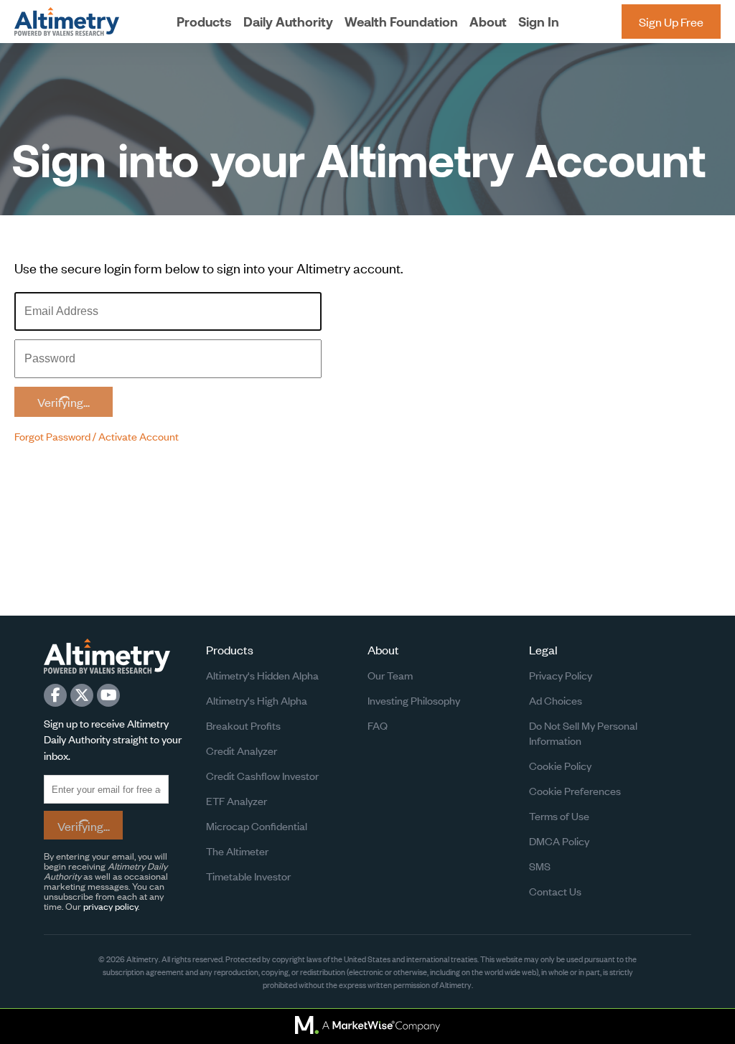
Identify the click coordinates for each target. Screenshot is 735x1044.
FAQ (378, 725)
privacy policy (110, 906)
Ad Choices (555, 699)
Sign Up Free (671, 21)
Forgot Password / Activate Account (96, 435)
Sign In (538, 21)
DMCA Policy (559, 840)
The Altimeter (237, 850)
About (488, 21)
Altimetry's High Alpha (256, 699)
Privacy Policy (560, 674)
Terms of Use (559, 815)
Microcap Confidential (256, 825)
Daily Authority (288, 21)
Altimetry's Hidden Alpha (262, 674)
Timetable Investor (248, 875)
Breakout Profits (243, 725)
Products (204, 21)
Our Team (390, 674)
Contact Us (555, 890)
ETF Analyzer (236, 800)
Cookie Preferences (575, 790)
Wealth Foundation (401, 21)
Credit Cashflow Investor (262, 775)
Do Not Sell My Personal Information (583, 733)
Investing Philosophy (414, 699)
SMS (540, 865)
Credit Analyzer (241, 750)
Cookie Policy (560, 765)
